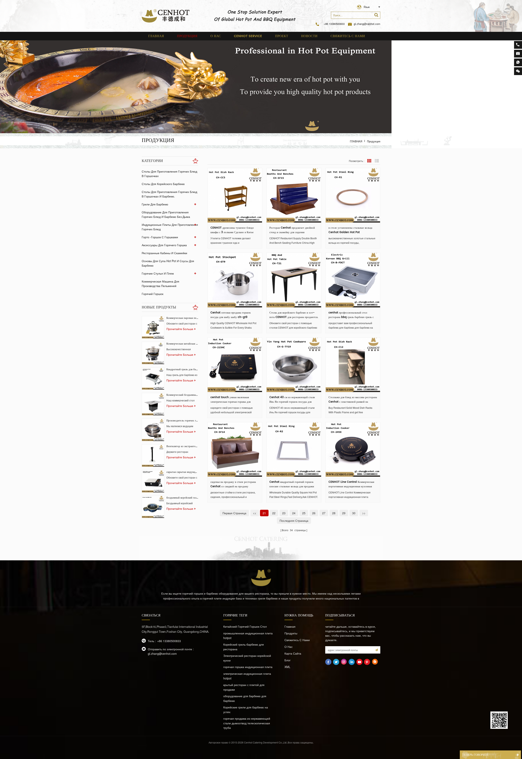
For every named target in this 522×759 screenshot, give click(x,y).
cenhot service (248, 36)
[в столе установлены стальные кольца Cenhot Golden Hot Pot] (353, 195)
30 (353, 513)
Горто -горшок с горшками (160, 237)
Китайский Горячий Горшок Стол (245, 626)
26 (313, 513)
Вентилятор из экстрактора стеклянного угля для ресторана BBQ (182, 446)
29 (343, 513)
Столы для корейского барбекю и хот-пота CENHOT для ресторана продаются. (293, 315)
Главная (156, 36)
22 (273, 513)
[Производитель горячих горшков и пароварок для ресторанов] (153, 430)
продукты (290, 633)
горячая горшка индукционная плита (247, 667)
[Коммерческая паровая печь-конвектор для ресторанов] (153, 327)
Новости (309, 36)
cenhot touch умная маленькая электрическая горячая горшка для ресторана (230, 399)
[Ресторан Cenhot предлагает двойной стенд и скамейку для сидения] (294, 195)
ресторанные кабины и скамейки (164, 253)
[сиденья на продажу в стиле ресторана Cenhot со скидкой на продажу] (235, 449)
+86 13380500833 (334, 24)
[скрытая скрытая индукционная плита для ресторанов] (153, 481)
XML (287, 667)
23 (283, 513)
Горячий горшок (152, 294)
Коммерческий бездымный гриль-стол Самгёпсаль (182, 395)
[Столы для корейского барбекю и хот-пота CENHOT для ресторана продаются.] (294, 280)
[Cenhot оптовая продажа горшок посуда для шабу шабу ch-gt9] (235, 280)
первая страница (234, 513)
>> (363, 513)
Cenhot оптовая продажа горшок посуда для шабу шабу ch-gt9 (230, 315)
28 (333, 513)
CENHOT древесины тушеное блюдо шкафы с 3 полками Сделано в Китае (232, 230)
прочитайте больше (179, 329)
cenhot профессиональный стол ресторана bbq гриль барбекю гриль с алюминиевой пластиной (351, 315)
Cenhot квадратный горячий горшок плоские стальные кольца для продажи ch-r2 (291, 484)
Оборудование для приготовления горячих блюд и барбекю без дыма (166, 214)
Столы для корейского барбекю (163, 184)
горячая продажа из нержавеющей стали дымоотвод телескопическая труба (246, 723)
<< (254, 513)
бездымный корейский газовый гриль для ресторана (182, 498)
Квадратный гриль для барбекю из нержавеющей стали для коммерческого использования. (182, 369)
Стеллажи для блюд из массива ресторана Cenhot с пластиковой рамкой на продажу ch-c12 (352, 399)
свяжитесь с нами (348, 36)
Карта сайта (292, 653)
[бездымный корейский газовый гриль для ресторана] (153, 507)
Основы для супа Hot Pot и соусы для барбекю (168, 263)
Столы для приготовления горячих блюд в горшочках (169, 173)
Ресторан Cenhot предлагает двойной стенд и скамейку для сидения (292, 230)
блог (287, 660)
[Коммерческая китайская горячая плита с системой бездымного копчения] (153, 353)
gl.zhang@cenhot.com (367, 24)
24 (293, 513)
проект (281, 36)
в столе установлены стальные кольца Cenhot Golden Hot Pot (350, 230)
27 (323, 513)
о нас (215, 36)
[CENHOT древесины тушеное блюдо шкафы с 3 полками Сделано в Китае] (235, 195)
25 (303, 513)
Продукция (187, 36)
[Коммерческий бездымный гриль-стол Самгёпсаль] (153, 404)
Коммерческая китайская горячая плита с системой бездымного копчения (182, 344)
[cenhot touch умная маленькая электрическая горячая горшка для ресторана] (235, 365)
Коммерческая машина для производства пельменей (160, 283)
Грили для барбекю (155, 204)
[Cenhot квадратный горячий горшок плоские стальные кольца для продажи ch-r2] (294, 449)
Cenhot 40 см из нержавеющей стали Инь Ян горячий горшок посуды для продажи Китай (292, 399)
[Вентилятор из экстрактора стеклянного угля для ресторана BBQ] (153, 455)
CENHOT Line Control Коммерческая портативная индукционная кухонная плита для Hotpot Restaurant (351, 484)
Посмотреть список (377, 161)
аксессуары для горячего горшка (164, 245)
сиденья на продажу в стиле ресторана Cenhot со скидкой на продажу (233, 484)
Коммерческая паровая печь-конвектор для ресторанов (182, 318)
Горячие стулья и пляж (158, 273)
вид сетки (369, 161)
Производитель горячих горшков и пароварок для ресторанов (182, 421)
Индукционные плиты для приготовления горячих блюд (170, 227)
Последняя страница (294, 521)
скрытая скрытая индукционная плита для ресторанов (182, 472)
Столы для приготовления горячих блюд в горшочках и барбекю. (169, 194)
